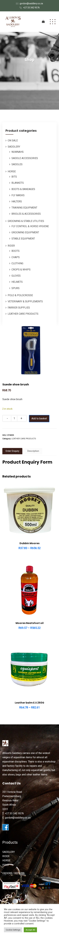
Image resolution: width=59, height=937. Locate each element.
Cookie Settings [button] (13, 930)
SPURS (15, 288)
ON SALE (13, 140)
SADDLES (16, 164)
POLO (5, 864)
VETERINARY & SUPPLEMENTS (25, 301)
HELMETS (17, 281)
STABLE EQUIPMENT (23, 238)
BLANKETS (17, 182)
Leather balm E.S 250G (29, 702)
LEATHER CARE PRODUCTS (23, 313)
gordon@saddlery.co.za (31, 3)
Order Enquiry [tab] (12, 451)
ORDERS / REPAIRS (13, 873)
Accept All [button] (30, 930)
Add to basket (39, 418)
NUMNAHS (17, 151)
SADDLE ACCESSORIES (24, 158)
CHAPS (15, 257)
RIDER (11, 245)
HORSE (12, 171)
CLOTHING (17, 263)
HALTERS (16, 201)
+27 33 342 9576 (31, 7)
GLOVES (16, 275)
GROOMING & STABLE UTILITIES (26, 221)
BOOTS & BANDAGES (23, 189)
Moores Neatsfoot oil (30, 623)
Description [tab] (33, 451)
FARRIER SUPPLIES (19, 307)
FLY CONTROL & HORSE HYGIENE (30, 226)
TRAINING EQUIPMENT (24, 207)
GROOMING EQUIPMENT (25, 232)
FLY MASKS (18, 195)
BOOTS (15, 250)
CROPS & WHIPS (21, 269)
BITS (14, 176)
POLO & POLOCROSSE (20, 295)
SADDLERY (14, 146)
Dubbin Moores (29, 543)
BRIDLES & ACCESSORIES (26, 213)
